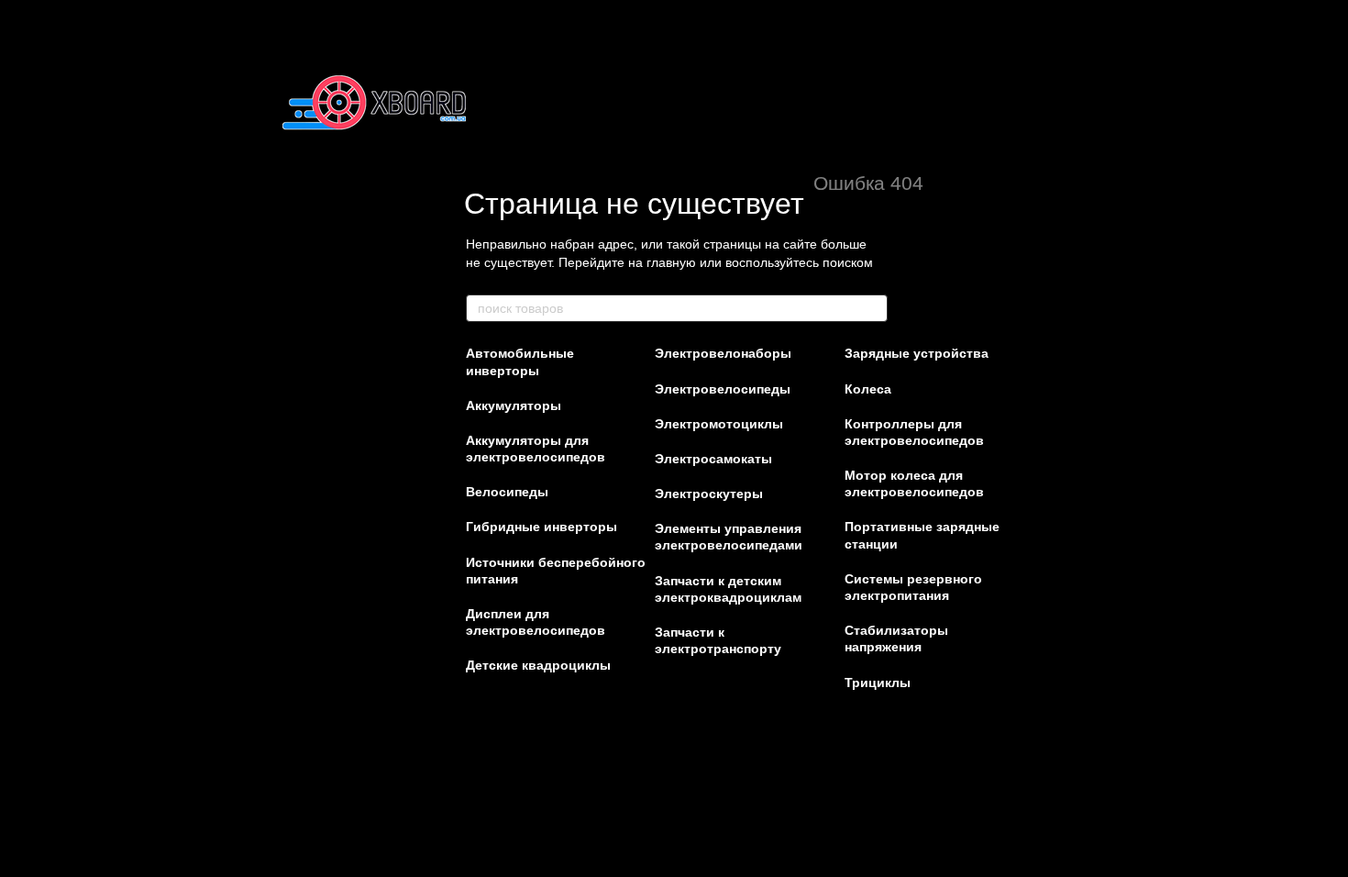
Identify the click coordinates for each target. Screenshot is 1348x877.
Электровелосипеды (722, 389)
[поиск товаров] (873, 308)
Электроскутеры (709, 493)
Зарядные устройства (917, 353)
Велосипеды (507, 491)
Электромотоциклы (719, 423)
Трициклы (878, 682)
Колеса (868, 389)
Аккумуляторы (513, 405)
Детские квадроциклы (538, 665)
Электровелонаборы (723, 353)
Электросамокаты (713, 458)
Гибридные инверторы (541, 526)
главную (671, 262)
